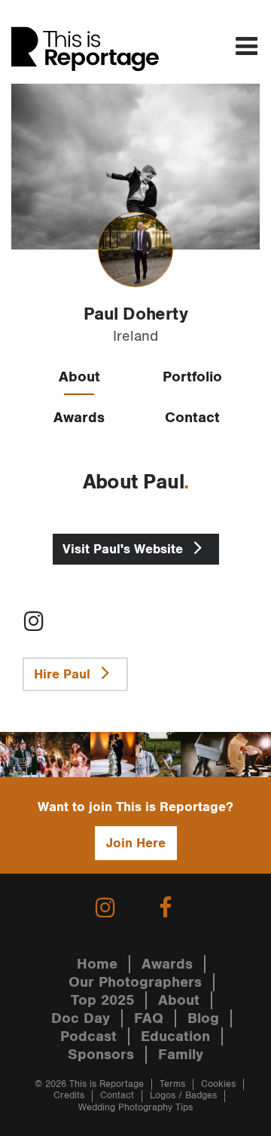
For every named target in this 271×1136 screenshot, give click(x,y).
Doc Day (80, 1018)
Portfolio (192, 377)
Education (175, 1036)
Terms (172, 1084)
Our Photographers (135, 982)
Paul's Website (124, 549)
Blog (203, 1018)
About (79, 377)
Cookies (218, 1084)
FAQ (148, 1018)
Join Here (136, 843)
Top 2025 (102, 1000)
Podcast (88, 1036)
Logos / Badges (183, 1095)
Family (180, 1055)
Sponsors (101, 1055)
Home (97, 964)
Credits (68, 1095)
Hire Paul (64, 674)
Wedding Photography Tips (135, 1107)
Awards (79, 418)
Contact (192, 418)
